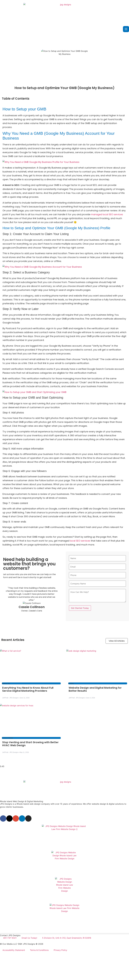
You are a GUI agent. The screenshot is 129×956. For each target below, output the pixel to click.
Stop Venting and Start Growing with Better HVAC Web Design (30, 744)
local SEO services (80, 540)
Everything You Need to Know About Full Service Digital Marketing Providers (27, 689)
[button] (64, 933)
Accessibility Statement (14, 950)
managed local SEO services (107, 214)
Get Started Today (80, 608)
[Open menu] (126, 29)
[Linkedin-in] (22, 818)
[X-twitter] (9, 818)
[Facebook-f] (3, 818)
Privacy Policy (60, 950)
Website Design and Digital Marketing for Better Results (95, 689)
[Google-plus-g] (16, 818)
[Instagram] (28, 818)
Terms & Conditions (39, 950)
